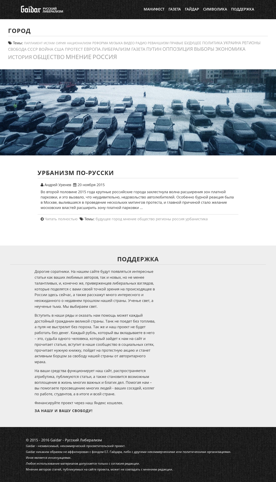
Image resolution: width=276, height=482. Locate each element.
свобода (17, 49)
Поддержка (242, 9)
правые (176, 42)
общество (49, 57)
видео (129, 43)
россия (105, 57)
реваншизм (158, 43)
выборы (204, 49)
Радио (141, 43)
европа (92, 49)
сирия (61, 43)
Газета (175, 9)
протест (74, 49)
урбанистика (196, 218)
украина (232, 42)
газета (138, 49)
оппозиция (177, 49)
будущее (192, 42)
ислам (49, 43)
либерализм (116, 49)
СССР (32, 49)
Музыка (116, 43)
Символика (215, 9)
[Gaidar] (41, 9)
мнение (79, 57)
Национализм (79, 43)
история (20, 57)
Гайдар (192, 9)
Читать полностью (61, 218)
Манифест (154, 9)
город (117, 218)
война (46, 49)
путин (153, 49)
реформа (100, 43)
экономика (230, 49)
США (59, 49)
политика (212, 42)
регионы (251, 42)
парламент (33, 43)
